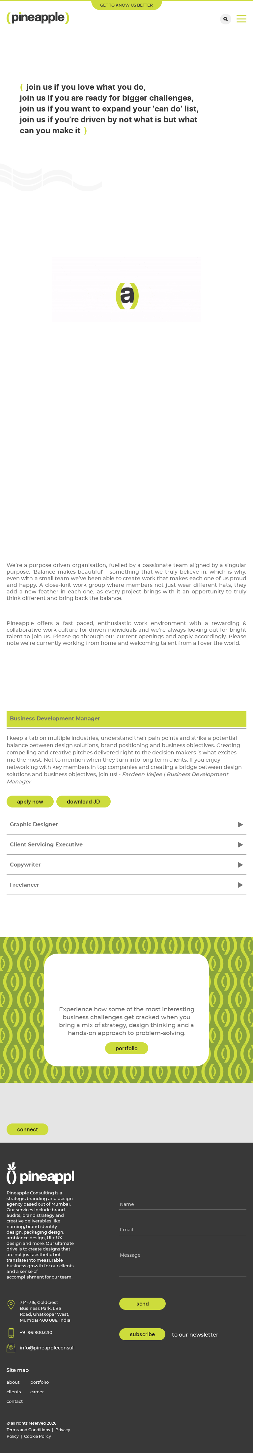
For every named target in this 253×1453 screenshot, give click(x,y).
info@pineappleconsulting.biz (55, 1348)
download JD (83, 802)
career (37, 1392)
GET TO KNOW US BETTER (126, 5)
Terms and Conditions (28, 1430)
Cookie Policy (37, 1436)
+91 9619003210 (36, 1333)
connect (27, 1130)
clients (14, 1392)
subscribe (142, 1335)
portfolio (127, 1049)
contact (15, 1402)
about (13, 1382)
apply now (30, 802)
